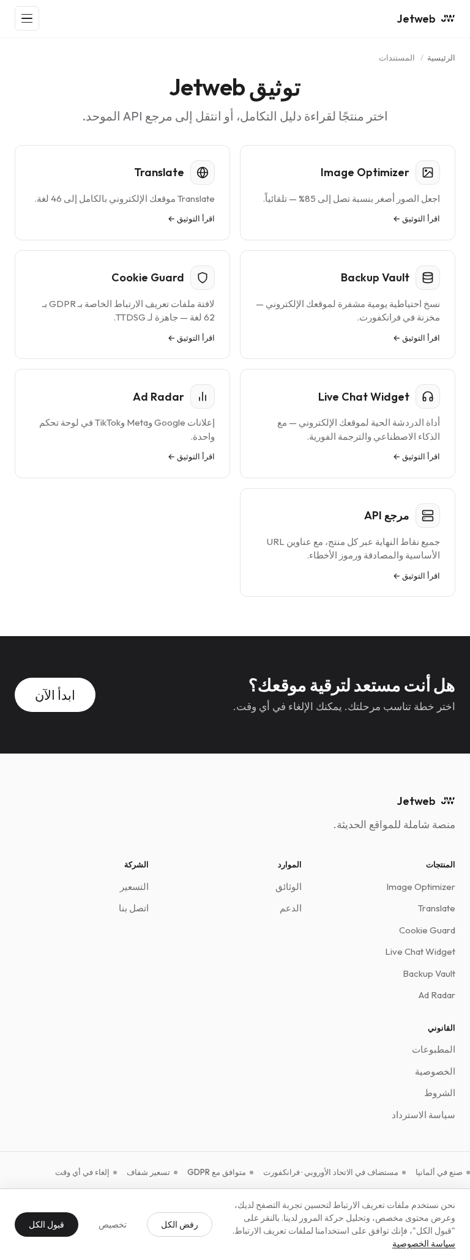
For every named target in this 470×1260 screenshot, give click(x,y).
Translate (436, 908)
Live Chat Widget (420, 951)
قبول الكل (46, 1224)
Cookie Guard (427, 930)
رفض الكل (179, 1224)
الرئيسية (441, 57)
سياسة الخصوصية (423, 1243)
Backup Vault (429, 973)
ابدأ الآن (55, 695)
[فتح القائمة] (27, 18)
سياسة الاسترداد (423, 1115)
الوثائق (288, 886)
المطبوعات (433, 1049)
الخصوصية (435, 1071)
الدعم (291, 908)
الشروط (439, 1093)
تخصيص (113, 1224)
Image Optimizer (420, 886)
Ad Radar (437, 995)
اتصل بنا (134, 908)
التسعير (134, 886)
